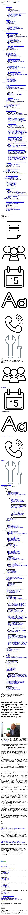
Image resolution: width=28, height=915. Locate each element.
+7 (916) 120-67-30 (5, 886)
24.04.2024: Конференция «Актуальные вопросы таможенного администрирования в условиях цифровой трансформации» (17, 147)
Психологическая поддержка (12, 203)
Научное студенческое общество (13, 164)
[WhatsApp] (5, 861)
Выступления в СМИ (10, 187)
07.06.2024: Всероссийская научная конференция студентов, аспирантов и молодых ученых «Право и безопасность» (17, 127)
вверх (2, 909)
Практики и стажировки (11, 68)
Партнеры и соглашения (11, 177)
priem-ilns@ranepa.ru (5, 873)
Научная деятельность (8, 106)
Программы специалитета (14, 43)
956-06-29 (15, 913)
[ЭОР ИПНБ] (14, 264)
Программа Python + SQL (11, 105)
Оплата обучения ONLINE (14, 27)
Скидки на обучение (10, 78)
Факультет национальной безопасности (17, 13)
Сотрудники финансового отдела (15, 28)
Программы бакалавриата (14, 42)
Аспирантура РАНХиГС (8, 896)
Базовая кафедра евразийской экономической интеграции (17, 514)
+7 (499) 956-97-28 (5, 894)
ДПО (4, 82)
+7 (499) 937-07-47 (5, 892)
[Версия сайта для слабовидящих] (14, 311)
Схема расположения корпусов (7, 867)
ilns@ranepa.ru (24, 913)
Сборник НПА (9, 100)
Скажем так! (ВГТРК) (13, 191)
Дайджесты (8, 163)
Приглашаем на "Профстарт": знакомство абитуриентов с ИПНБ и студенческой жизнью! (13, 829)
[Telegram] (3, 861)
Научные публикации (10, 185)
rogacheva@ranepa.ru (5, 887)
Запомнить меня (5, 216)
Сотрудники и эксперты (11, 182)
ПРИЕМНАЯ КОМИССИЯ (12, 33)
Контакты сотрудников (11, 54)
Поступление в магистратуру (14, 37)
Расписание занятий (10, 53)
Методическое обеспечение (12, 206)
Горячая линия (9, 204)
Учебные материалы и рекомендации (16, 67)
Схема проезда (4, 866)
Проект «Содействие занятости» (13, 104)
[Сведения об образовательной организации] (14, 241)
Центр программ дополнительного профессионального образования (18, 506)
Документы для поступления (12, 87)
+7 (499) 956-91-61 (5, 885)
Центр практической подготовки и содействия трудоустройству (16, 71)
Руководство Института (11, 17)
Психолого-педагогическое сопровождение (15, 200)
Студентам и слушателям (8, 50)
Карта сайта (3, 901)
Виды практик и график (13, 73)
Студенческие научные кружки (13, 166)
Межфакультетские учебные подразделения (14, 16)
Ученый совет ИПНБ (10, 18)
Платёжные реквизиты (13, 26)
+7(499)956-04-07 (8, 913)
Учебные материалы (10, 63)
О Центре (10, 93)
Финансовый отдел (10, 23)
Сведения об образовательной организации (10, 1)
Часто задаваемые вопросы (12, 49)
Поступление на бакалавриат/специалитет (17, 36)
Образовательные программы (12, 40)
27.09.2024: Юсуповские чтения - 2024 (16, 161)
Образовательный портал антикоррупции (15, 101)
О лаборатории (9, 180)
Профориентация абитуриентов (13, 209)
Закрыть (2, 907)
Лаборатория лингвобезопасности (10, 178)
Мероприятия (11, 96)
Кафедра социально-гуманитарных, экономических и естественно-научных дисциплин (19, 511)
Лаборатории (9, 165)
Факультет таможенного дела (14, 14)
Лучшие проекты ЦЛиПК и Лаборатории (17, 193)
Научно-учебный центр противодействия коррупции (17, 508)
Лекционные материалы (13, 66)
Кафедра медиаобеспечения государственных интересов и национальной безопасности (17, 500)
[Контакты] (14, 334)
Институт (5, 4)
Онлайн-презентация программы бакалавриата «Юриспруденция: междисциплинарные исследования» (13, 842)
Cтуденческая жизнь (10, 79)
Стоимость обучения (13, 39)
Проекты (8, 189)
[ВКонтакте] (1, 861)
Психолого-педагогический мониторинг (15, 202)
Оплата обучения (9, 76)
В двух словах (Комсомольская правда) (17, 192)
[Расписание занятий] (14, 288)
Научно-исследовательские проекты (14, 108)
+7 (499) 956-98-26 (5, 893)
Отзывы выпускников (11, 21)
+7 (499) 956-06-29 (5, 872)
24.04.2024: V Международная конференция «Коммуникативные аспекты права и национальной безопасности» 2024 (17, 142)
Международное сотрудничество (10, 171)
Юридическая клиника (11, 29)
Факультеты (8, 8)
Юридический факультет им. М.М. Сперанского (11, 899)
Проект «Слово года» (13, 196)
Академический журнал (11, 80)
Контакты (8, 20)
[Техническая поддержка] (14, 358)
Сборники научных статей (12, 167)
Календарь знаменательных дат (13, 169)
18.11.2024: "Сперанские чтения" (15, 125)
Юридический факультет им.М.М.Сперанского (13, 11)
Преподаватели (9, 22)
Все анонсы (3, 826)
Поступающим (6, 30)
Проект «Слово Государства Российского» (17, 195)
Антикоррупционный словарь (12, 99)
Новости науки (9, 109)
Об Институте (9, 7)
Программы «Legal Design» (12, 102)
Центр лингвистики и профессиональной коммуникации (18, 503)
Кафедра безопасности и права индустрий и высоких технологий (18, 516)
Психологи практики (10, 208)
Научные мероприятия (11, 111)
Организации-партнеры (11, 183)
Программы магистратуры (14, 44)
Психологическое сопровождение (10, 198)
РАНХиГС (7, 740)
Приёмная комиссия (12, 35)
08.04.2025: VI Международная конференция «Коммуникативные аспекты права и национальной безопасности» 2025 (17, 115)
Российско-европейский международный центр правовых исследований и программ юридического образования (16, 175)
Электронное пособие (10, 186)
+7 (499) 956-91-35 (5, 879)
